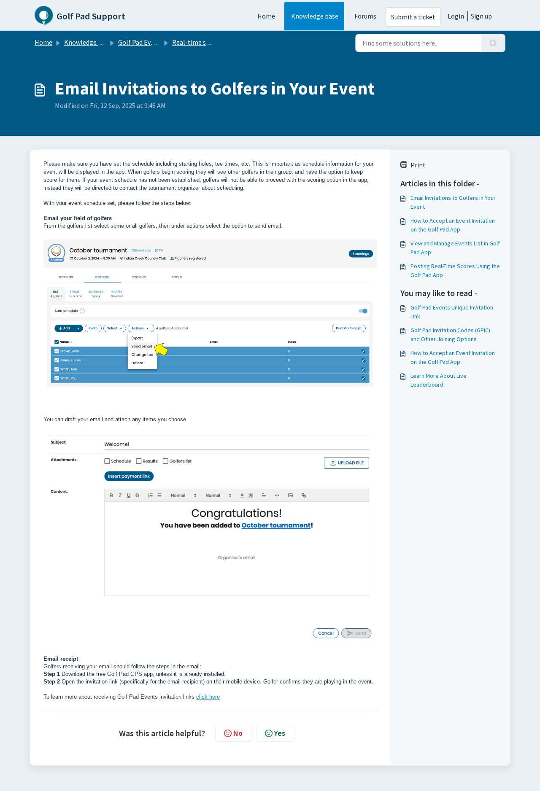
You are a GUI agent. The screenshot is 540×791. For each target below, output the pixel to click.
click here (208, 697)
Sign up (481, 16)
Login (456, 16)
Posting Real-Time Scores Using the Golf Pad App (455, 270)
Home (266, 16)
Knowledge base (314, 16)
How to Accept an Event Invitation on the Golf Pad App (452, 225)
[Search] (493, 43)
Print (418, 165)
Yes (279, 733)
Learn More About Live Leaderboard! (438, 380)
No (238, 733)
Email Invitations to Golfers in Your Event (453, 202)
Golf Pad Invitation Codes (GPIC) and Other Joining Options (450, 334)
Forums (365, 16)
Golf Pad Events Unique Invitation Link (451, 312)
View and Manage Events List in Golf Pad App (455, 247)
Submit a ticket (413, 17)
